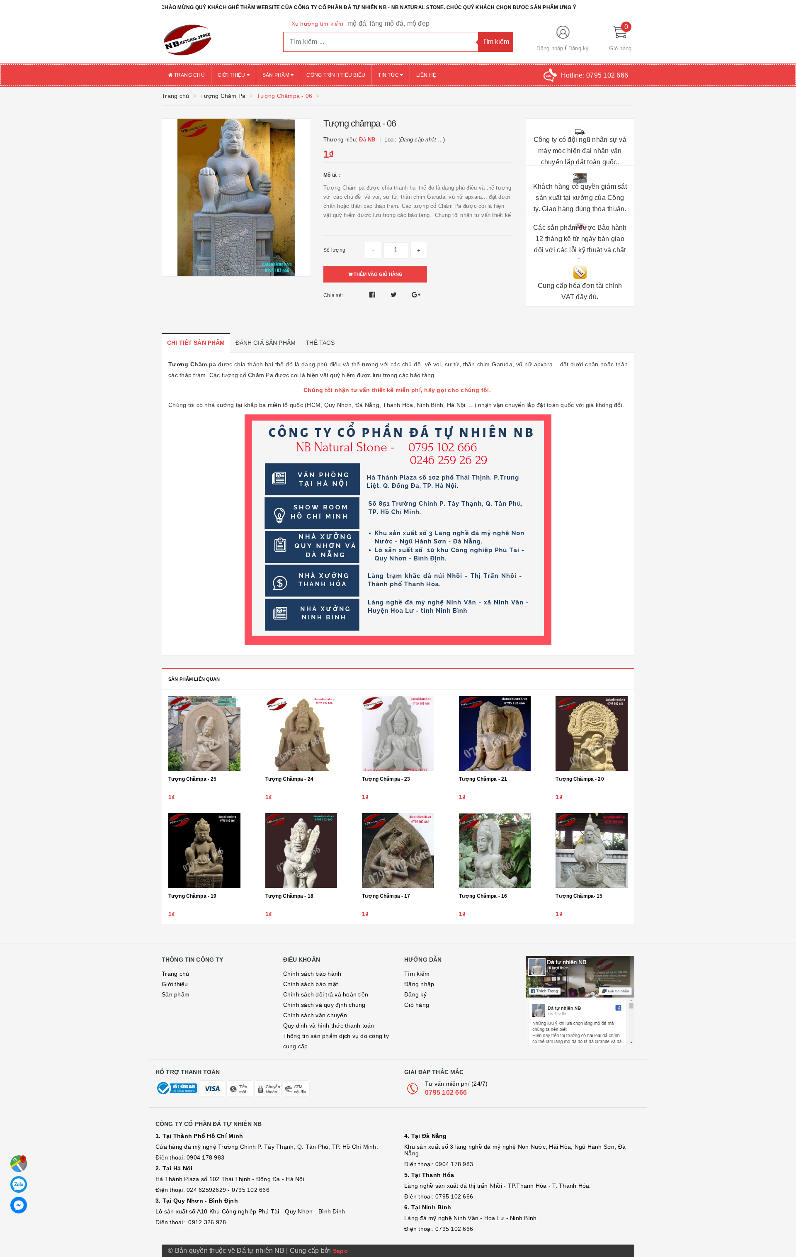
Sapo (340, 1250)
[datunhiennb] (216, 39)
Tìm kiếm (417, 973)
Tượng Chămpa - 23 (386, 779)
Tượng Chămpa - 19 (192, 896)
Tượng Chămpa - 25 (192, 779)
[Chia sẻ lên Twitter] (394, 295)
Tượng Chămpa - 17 (386, 896)
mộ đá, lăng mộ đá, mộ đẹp (388, 23)
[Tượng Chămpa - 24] (301, 733)
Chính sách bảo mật (310, 984)
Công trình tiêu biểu (335, 75)
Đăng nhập (549, 48)
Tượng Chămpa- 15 (579, 896)
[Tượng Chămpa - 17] (398, 850)
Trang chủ (188, 75)
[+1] (416, 295)
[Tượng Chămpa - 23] (398, 733)
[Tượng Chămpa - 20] (592, 733)
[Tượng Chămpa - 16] (495, 850)
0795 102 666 (446, 1092)
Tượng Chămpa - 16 (483, 896)
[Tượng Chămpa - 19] (204, 850)
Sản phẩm (276, 75)
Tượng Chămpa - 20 (580, 779)
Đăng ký (578, 48)
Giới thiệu (232, 75)
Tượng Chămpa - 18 (289, 896)
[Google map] (18, 1163)
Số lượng (334, 250)
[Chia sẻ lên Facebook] (373, 295)
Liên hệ (426, 75)
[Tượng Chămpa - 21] (495, 733)
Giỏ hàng (416, 1004)
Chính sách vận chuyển (315, 1015)
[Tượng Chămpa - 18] (301, 850)
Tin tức (389, 75)
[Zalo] (18, 1184)
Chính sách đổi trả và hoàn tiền (326, 994)
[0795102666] (18, 1205)
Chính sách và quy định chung (324, 1004)
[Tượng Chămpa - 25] (204, 733)
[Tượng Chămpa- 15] (592, 850)
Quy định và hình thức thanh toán (328, 1025)
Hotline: (594, 75)
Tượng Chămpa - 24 (289, 779)
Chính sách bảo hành (312, 973)
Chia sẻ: (333, 295)
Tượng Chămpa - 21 (483, 779)
